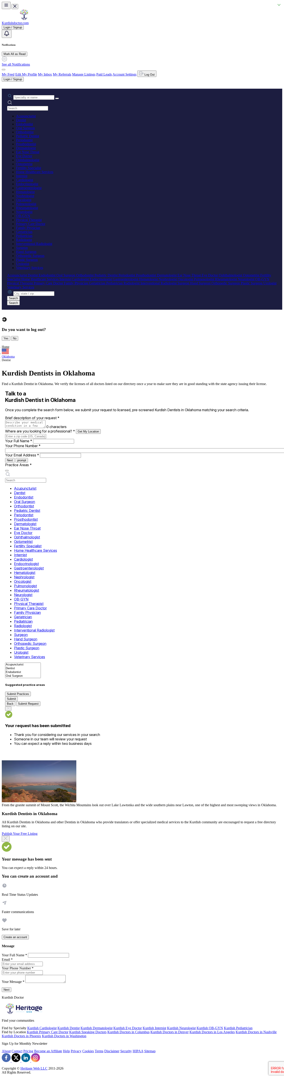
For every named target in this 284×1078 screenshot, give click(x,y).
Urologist (22, 264)
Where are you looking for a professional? (40, 431)
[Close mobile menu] (15, 6)
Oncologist (23, 200)
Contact (17, 1051)
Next (10, 460)
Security (126, 1051)
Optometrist (24, 164)
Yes (6, 338)
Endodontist (24, 124)
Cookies (88, 1051)
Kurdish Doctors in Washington (64, 1036)
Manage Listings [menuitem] (83, 74)
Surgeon (22, 248)
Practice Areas (18, 465)
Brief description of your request (32, 418)
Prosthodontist (26, 144)
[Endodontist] (23, 672)
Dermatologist (26, 148)
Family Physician (28, 228)
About (6, 1051)
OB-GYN (23, 216)
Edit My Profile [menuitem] (26, 74)
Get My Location (88, 431)
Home (5, 346)
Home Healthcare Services (34, 172)
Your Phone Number (23, 446)
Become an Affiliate (48, 1051)
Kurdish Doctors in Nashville (256, 1032)
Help (66, 1051)
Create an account (15, 937)
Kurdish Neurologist (181, 1028)
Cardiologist (24, 180)
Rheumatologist (27, 208)
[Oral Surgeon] (23, 676)
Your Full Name (18, 441)
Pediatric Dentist (27, 136)
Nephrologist (25, 196)
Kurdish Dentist (68, 1028)
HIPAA (138, 1051)
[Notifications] (7, 34)
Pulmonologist (26, 204)
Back (10, 703)
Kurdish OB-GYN (210, 1028)
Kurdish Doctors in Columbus (128, 1032)
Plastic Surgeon (27, 260)
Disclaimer (111, 1051)
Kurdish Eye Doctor (127, 1028)
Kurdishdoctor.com (15, 23)
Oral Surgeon (25, 128)
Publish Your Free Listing (19, 833)
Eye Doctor (24, 156)
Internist (21, 176)
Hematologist (25, 192)
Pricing (28, 1051)
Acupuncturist (26, 116)
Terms (99, 1051)
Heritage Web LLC (33, 1068)
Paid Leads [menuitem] (104, 74)
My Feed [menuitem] (8, 74)
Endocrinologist (27, 184)
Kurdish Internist (154, 1028)
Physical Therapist (29, 220)
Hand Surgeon (26, 252)
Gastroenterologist (28, 188)
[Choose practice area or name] (57, 98)
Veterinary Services (29, 268)
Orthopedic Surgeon (30, 256)
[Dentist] (23, 668)
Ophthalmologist (27, 160)
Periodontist (24, 140)
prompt (21, 460)
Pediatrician (24, 236)
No (14, 338)
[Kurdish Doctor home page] (24, 19)
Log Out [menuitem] (149, 74)
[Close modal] (6, 839)
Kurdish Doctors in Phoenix (21, 1036)
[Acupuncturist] (23, 665)
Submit (11, 698)
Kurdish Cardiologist (42, 1028)
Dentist (21, 120)
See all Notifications (16, 64)
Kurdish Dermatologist (96, 1028)
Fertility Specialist (28, 168)
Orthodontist (25, 132)
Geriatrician (24, 232)
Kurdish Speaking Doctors (87, 1032)
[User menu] (3, 69)
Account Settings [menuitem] (124, 74)
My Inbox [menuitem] (45, 74)
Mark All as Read (15, 54)
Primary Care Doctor (30, 224)
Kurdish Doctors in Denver (169, 1032)
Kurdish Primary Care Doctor (47, 1032)
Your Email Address (22, 455)
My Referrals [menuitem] (62, 74)
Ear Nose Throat (27, 152)
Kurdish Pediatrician (238, 1028)
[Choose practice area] (7, 470)
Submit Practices (18, 694)
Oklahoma (8, 356)
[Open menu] (6, 5)
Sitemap (150, 1051)
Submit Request (28, 703)
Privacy (76, 1051)
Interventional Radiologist (34, 244)
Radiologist (24, 240)
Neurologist (24, 212)
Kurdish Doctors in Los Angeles (212, 1032)
